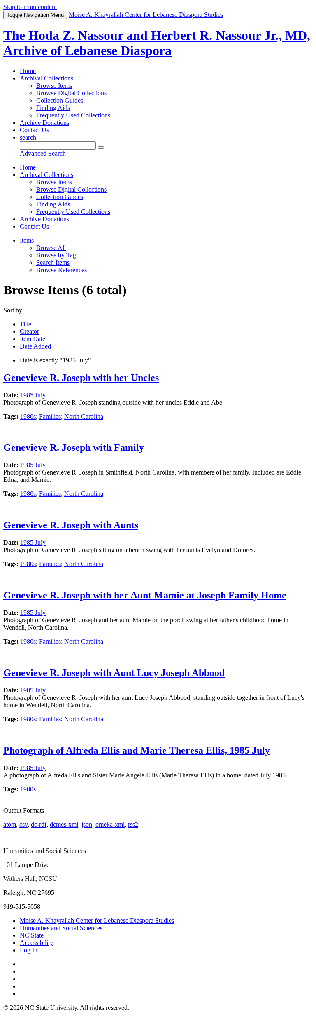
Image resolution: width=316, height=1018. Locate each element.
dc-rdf (38, 824)
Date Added (35, 346)
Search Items (53, 262)
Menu (35, 15)
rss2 (133, 824)
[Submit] (101, 147)
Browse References (61, 269)
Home (28, 70)
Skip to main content (30, 6)
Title (25, 324)
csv (23, 824)
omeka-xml (110, 824)
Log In (28, 950)
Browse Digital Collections (71, 92)
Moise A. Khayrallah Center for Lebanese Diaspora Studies (97, 920)
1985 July (33, 395)
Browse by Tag (56, 255)
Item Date (32, 338)
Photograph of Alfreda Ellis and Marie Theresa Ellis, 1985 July (136, 750)
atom (9, 824)
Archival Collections (46, 78)
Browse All (51, 247)
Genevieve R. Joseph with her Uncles (81, 377)
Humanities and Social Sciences (61, 927)
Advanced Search (43, 153)
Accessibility (36, 942)
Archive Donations (44, 122)
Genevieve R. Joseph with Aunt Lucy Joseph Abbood (114, 672)
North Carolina (83, 416)
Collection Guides (59, 100)
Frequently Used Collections (73, 115)
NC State (32, 935)
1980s (28, 416)
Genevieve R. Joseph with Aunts (70, 525)
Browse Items (54, 85)
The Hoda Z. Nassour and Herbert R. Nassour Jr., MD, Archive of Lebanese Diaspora (156, 43)
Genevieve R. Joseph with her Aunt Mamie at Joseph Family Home (144, 595)
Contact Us (34, 129)
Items (27, 240)
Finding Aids (53, 107)
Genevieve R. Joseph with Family (73, 447)
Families (50, 416)
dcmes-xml (64, 824)
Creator (29, 331)
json (86, 824)
